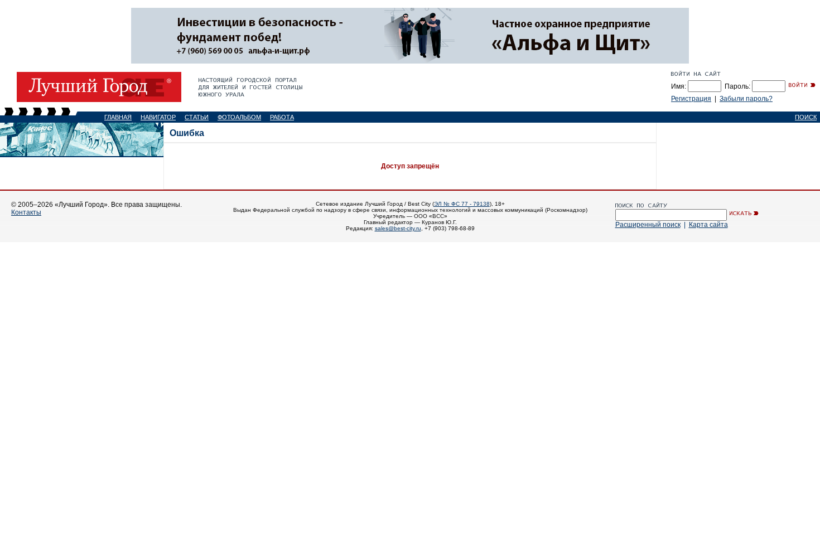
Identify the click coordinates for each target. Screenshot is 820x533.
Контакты (26, 212)
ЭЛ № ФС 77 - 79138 (462, 204)
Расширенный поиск (648, 225)
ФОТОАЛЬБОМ (239, 117)
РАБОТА (282, 117)
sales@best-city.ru (398, 228)
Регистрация (691, 99)
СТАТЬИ (197, 117)
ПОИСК (806, 117)
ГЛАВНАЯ (118, 117)
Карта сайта (708, 225)
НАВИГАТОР (158, 117)
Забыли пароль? (746, 99)
